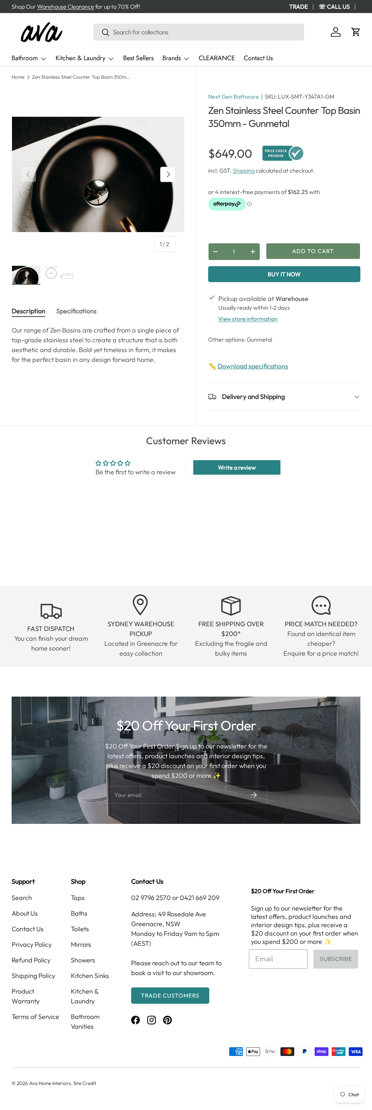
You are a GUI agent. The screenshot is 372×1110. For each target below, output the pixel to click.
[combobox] (198, 32)
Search (22, 898)
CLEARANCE (217, 58)
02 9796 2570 (151, 898)
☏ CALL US (334, 6)
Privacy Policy (32, 944)
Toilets (80, 929)
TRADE (298, 6)
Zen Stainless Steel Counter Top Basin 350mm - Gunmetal (81, 77)
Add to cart (313, 251)
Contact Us (258, 58)
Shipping (244, 170)
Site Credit (84, 1083)
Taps (78, 898)
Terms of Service (35, 1016)
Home (18, 77)
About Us (25, 913)
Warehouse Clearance (65, 6)
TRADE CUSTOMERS (170, 995)
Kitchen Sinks (90, 975)
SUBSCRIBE (336, 959)
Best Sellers (138, 58)
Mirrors (81, 944)
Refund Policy (31, 960)
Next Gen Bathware (233, 96)
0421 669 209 (199, 898)
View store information (248, 318)
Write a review (237, 467)
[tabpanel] (98, 344)
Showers (83, 960)
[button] (356, 32)
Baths (79, 913)
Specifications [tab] (76, 311)
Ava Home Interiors (50, 1083)
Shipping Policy (33, 975)
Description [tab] (28, 311)
